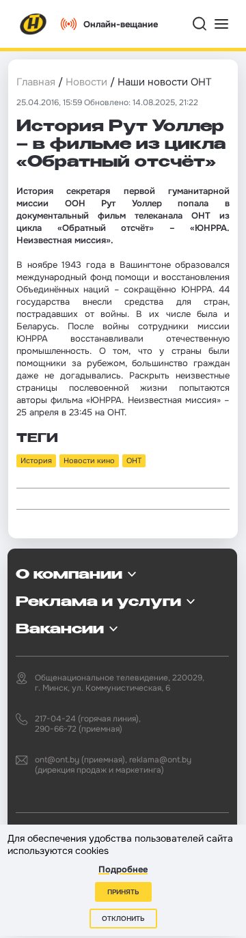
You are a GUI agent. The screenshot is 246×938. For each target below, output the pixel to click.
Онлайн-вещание (120, 24)
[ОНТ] (33, 24)
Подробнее (123, 869)
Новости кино (89, 460)
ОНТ (133, 460)
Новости (86, 82)
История (36, 460)
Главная (35, 82)
